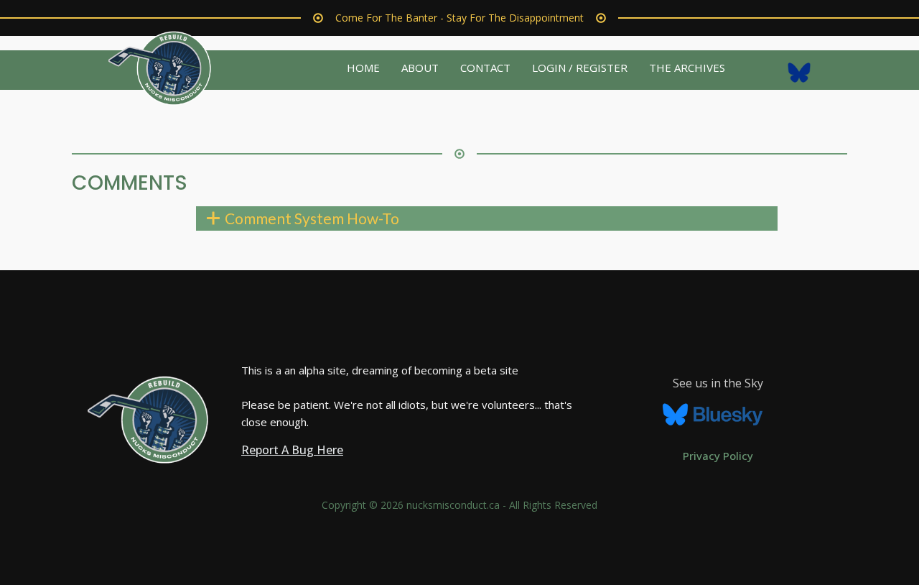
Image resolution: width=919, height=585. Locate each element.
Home (363, 67)
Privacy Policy (718, 455)
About (420, 67)
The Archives (687, 67)
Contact (485, 67)
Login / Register (580, 67)
